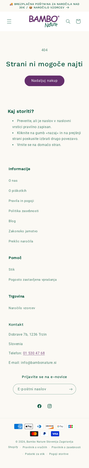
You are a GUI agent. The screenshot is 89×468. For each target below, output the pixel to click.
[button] (9, 21)
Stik (12, 269)
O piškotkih (18, 191)
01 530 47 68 (34, 353)
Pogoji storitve (58, 454)
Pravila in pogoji (21, 201)
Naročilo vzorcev (22, 308)
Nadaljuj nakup (44, 81)
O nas (13, 181)
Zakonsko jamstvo (23, 231)
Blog (12, 221)
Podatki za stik (35, 454)
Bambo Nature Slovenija (42, 441)
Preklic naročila (21, 241)
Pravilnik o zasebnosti (66, 447)
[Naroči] (71, 389)
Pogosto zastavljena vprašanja (33, 280)
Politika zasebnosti (24, 211)
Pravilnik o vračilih (35, 447)
